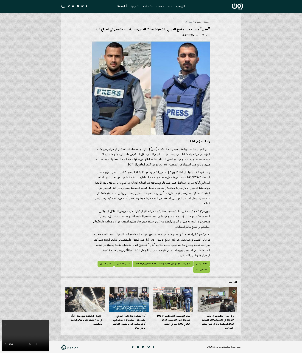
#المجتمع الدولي (201, 264)
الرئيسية (180, 6)
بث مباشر (148, 6)
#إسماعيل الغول (201, 270)
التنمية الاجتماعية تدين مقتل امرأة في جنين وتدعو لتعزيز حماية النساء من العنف (86, 320)
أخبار (170, 6)
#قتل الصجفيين (105, 264)
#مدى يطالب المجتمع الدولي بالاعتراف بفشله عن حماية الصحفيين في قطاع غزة (162, 264)
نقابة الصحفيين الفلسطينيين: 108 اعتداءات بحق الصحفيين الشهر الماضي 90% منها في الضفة (173, 320)
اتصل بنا (135, 6)
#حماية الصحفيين (123, 264)
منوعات (160, 6)
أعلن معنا (122, 6)
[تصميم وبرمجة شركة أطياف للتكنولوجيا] (69, 347)
